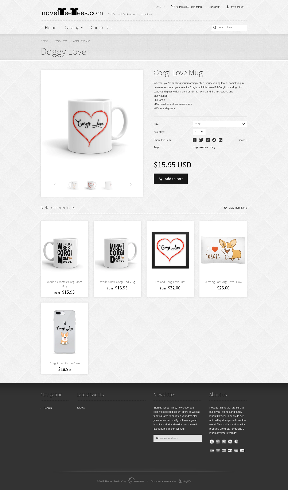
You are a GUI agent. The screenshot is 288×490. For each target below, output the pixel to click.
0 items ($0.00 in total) (189, 6)
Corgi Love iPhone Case (65, 363)
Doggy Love (60, 41)
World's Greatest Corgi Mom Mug (64, 284)
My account (237, 6)
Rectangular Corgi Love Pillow (223, 282)
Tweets (81, 407)
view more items (238, 207)
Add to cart (174, 178)
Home (50, 27)
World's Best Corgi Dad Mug (117, 282)
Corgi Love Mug (81, 41)
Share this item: (162, 140)
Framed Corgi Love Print (170, 282)
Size (156, 124)
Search (48, 408)
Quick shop (142, 264)
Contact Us (101, 27)
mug (212, 147)
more (242, 140)
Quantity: (159, 132)
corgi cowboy (200, 147)
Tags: (157, 147)
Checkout (214, 6)
